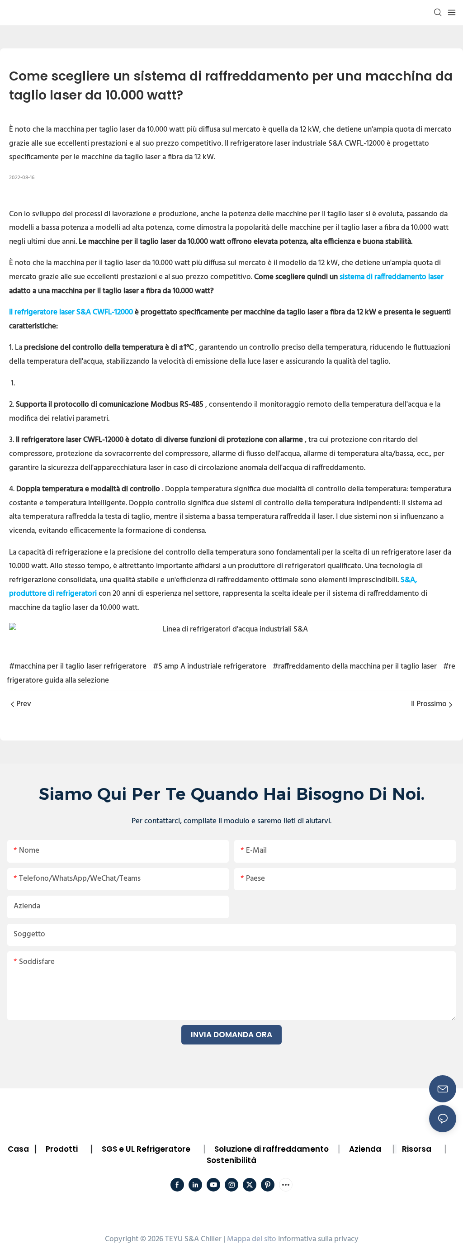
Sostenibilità (231, 1160)
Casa (18, 1149)
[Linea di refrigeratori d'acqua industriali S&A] (231, 630)
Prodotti (62, 1149)
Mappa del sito (251, 1239)
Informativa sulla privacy (318, 1239)
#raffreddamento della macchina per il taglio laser (355, 666)
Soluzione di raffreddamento (271, 1149)
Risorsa (416, 1149)
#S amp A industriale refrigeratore (209, 666)
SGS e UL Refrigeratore (146, 1149)
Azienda (365, 1149)
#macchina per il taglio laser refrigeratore (77, 666)
